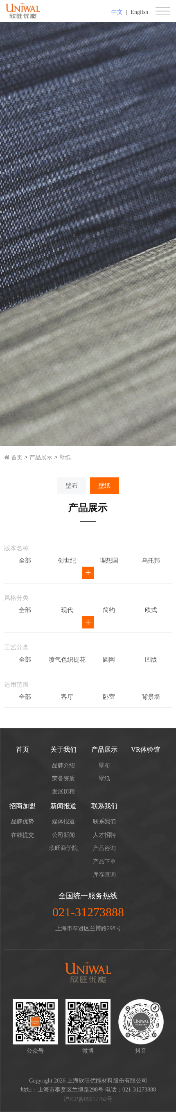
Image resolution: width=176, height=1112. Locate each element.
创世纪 (67, 560)
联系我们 (104, 805)
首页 (16, 457)
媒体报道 (63, 821)
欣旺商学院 (63, 848)
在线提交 (22, 835)
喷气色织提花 (67, 659)
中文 (117, 12)
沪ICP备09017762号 (88, 1099)
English (139, 12)
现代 (67, 610)
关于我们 (63, 749)
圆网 (109, 659)
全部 (25, 560)
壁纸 (65, 457)
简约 (109, 610)
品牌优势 (22, 821)
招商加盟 (22, 805)
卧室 (109, 697)
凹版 (151, 659)
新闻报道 (63, 805)
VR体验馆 (145, 749)
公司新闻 (63, 835)
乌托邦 (151, 560)
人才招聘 (104, 835)
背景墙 (151, 697)
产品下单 (104, 862)
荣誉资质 (63, 778)
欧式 (151, 610)
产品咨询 (104, 848)
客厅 (67, 697)
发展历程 (63, 792)
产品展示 (40, 457)
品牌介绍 (63, 765)
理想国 (109, 560)
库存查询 (104, 875)
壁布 (71, 485)
